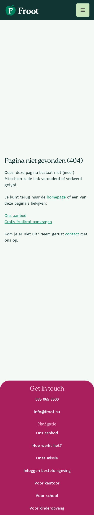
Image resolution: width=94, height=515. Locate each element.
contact (72, 234)
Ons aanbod (15, 215)
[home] (22, 10)
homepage (57, 197)
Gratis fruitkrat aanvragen (28, 221)
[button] (82, 10)
